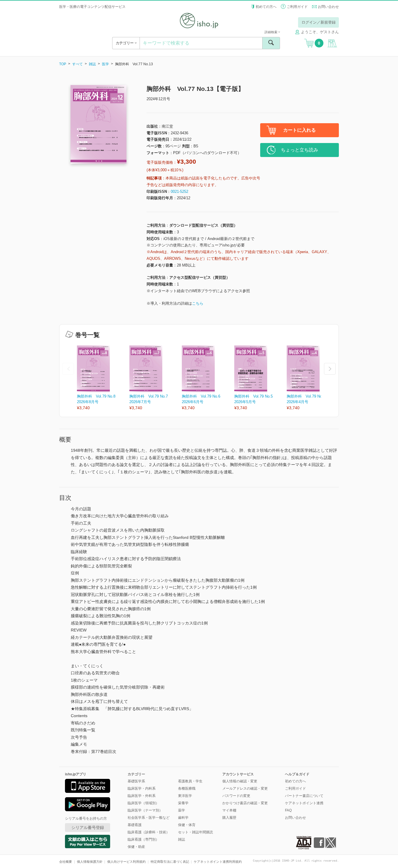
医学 (105, 64)
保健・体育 (187, 825)
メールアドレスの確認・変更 (245, 788)
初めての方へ (266, 7)
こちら (197, 303)
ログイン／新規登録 (319, 22)
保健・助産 (136, 847)
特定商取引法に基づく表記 (170, 861)
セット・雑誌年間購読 (195, 832)
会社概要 (65, 861)
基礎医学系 (136, 781)
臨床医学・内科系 (142, 788)
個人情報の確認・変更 (239, 781)
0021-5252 (179, 191)
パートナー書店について (304, 796)
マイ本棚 (229, 810)
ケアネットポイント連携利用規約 (218, 861)
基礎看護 (135, 825)
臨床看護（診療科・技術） (149, 832)
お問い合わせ (328, 7)
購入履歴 (229, 818)
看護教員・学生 (190, 781)
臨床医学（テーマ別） (145, 810)
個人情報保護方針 (90, 861)
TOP (62, 64)
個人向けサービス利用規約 (126, 861)
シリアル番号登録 (87, 827)
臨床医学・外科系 (142, 796)
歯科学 (183, 818)
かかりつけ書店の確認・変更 (245, 803)
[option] (103, 378)
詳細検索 (271, 32)
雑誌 (92, 64)
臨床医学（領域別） (143, 803)
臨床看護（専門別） (143, 839)
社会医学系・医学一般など (149, 818)
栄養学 (183, 803)
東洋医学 (185, 796)
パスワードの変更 (236, 796)
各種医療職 (187, 788)
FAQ (288, 810)
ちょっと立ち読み (299, 149)
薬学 (181, 810)
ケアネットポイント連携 (304, 803)
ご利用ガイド (297, 7)
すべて (77, 64)
